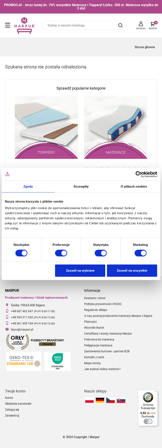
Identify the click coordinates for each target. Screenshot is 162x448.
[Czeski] (110, 400)
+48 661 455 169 (22, 323)
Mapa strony (92, 363)
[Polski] (89, 400)
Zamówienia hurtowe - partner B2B (107, 351)
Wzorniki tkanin (94, 327)
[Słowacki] (121, 400)
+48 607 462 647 (22, 311)
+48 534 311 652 (22, 317)
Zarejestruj (12, 415)
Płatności (90, 321)
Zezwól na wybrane (80, 270)
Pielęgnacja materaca (98, 345)
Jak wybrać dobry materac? (102, 369)
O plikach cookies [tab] (134, 186)
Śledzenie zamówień (18, 403)
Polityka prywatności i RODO (103, 304)
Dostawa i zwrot (94, 298)
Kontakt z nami (94, 357)
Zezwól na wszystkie (132, 270)
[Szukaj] (120, 25)
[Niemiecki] (100, 400)
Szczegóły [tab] (81, 186)
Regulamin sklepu (95, 310)
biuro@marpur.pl (22, 329)
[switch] (61, 253)
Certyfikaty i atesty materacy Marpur (108, 333)
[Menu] (155, 392)
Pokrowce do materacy (99, 339)
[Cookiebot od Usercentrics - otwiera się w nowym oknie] (138, 174)
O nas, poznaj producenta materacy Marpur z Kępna (118, 315)
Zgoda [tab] (28, 186)
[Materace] (115, 127)
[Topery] (46, 127)
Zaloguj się (12, 409)
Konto (9, 397)
